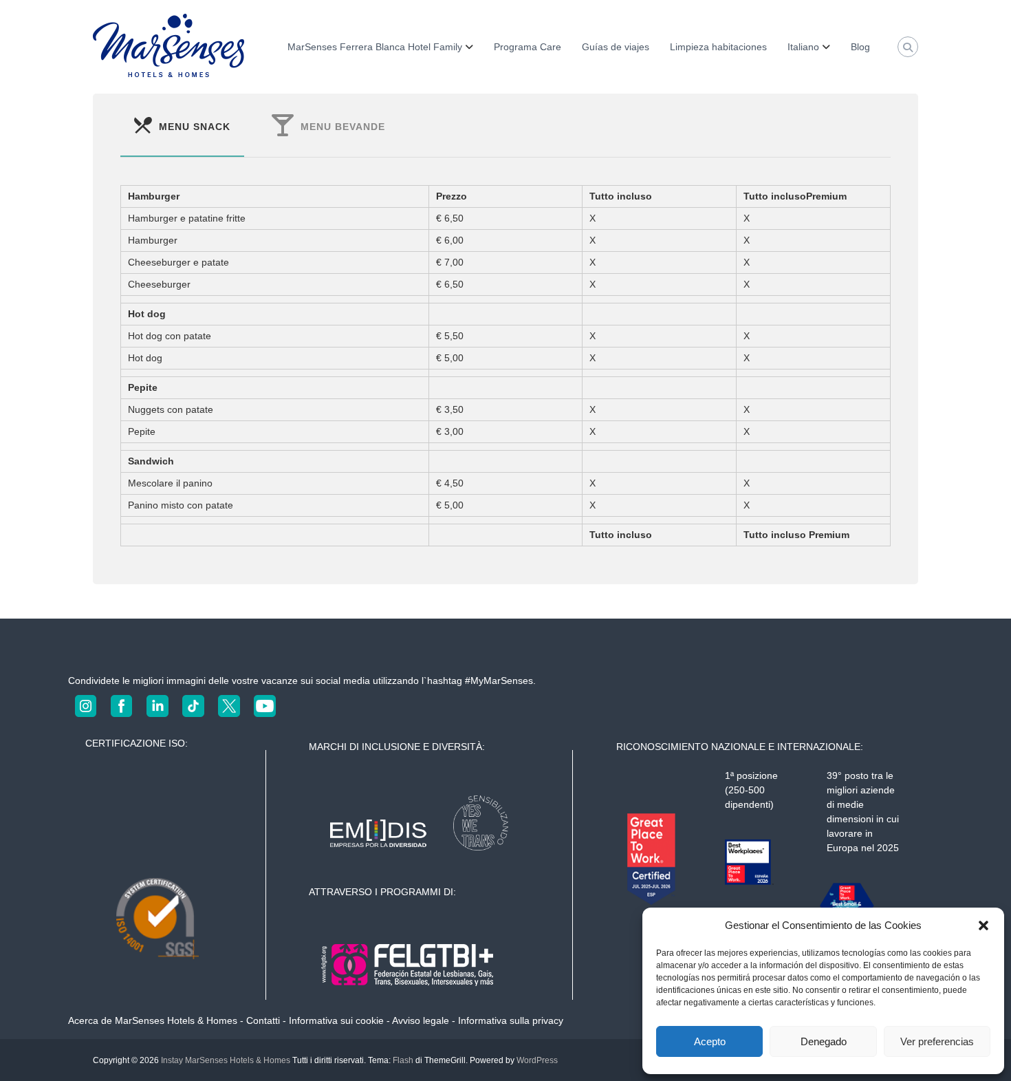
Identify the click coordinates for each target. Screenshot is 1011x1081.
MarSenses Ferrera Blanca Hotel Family (374, 46)
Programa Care (527, 46)
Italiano (803, 46)
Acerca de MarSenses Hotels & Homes (152, 1020)
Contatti (263, 1020)
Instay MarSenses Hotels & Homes (225, 1060)
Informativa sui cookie (336, 1020)
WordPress (537, 1060)
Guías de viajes (615, 46)
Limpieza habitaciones (718, 46)
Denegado (824, 1041)
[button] (983, 925)
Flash (403, 1060)
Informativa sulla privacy (510, 1020)
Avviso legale (420, 1020)
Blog (860, 46)
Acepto (710, 1041)
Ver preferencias (937, 1041)
